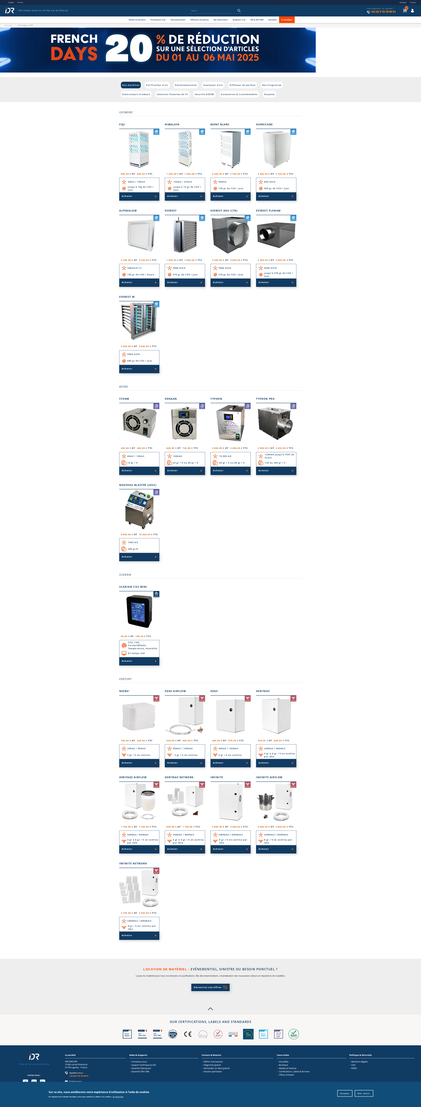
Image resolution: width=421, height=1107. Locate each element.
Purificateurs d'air (158, 19)
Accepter (345, 1093)
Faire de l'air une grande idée (34, 1064)
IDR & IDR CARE (257, 19)
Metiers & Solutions (137, 19)
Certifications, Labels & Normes (294, 1071)
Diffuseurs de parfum (199, 19)
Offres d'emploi (286, 1074)
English (11, 2)
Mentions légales (359, 1061)
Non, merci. (364, 1093)
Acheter (127, 196)
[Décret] (142, 1038)
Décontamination (178, 19)
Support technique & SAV (143, 1064)
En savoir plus (118, 1096)
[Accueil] (10, 10)
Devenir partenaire (213, 1071)
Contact (413, 2)
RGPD (354, 1068)
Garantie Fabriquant (141, 1068)
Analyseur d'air (239, 19)
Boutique (403, 2)
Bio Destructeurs (221, 19)
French (20, 2)
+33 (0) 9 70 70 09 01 (383, 11)
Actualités (272, 19)
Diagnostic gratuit (212, 1064)
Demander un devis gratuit (217, 1068)
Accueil (9, 25)
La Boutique (286, 19)
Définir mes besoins (213, 1061)
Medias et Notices (287, 1068)
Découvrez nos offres (207, 987)
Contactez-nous (139, 1061)
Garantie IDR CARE (140, 1071)
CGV (353, 1064)
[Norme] (127, 1038)
